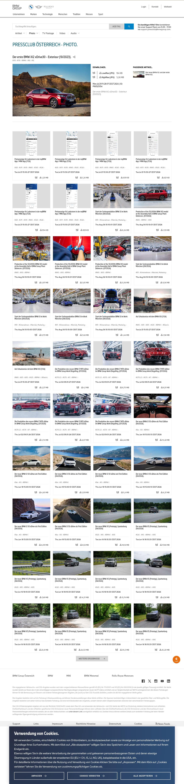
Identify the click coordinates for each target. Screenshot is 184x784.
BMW (50, 675)
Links (36, 723)
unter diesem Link (75, 711)
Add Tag (116, 26)
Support (16, 723)
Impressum (57, 723)
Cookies (138, 723)
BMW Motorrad (91, 675)
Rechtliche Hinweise (86, 723)
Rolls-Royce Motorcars (122, 675)
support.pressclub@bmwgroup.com (155, 29)
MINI (68, 675)
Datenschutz (115, 723)
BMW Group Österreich (23, 675)
